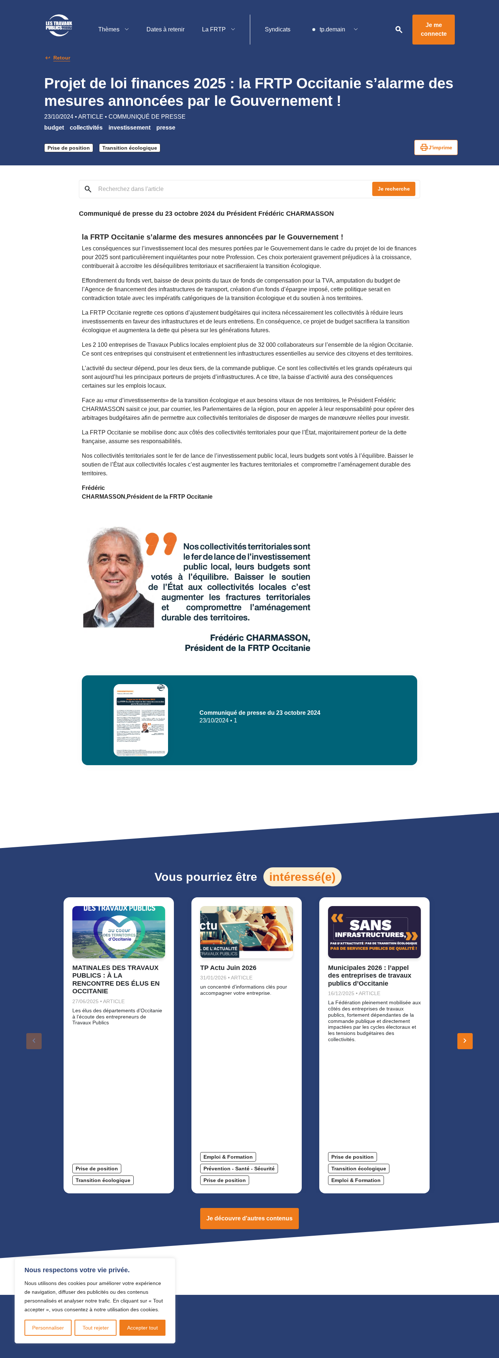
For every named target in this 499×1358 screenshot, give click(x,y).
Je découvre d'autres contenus (249, 1218)
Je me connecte (434, 29)
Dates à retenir (165, 29)
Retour (61, 58)
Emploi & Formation (228, 1157)
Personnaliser (48, 1328)
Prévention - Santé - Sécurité (239, 1168)
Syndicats (277, 29)
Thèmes (109, 29)
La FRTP (214, 29)
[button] (465, 1041)
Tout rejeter (96, 1328)
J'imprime (436, 147)
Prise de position (68, 148)
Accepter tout (142, 1328)
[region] (95, 1300)
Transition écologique (129, 148)
